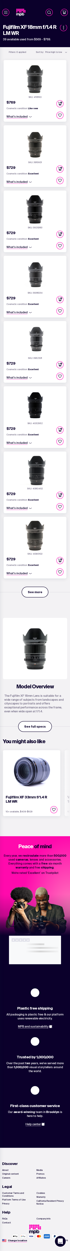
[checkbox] (60, 115)
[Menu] (5, 12)
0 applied (17, 52)
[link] (22, 12)
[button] (60, 103)
